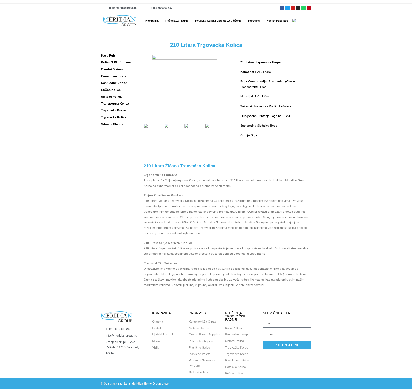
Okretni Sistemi (112, 69)
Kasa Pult (108, 55)
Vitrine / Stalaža (112, 124)
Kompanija (152, 20)
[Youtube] (293, 8)
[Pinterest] (309, 8)
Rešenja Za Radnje (176, 20)
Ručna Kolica (111, 89)
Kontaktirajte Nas (277, 20)
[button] (309, 20)
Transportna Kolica (115, 103)
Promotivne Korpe (114, 76)
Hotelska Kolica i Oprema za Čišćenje (218, 20)
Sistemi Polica (111, 96)
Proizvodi (254, 20)
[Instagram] (298, 8)
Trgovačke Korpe (113, 110)
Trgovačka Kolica (113, 117)
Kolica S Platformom (116, 62)
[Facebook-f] (282, 8)
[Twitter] (287, 8)
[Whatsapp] (303, 8)
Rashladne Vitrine (114, 83)
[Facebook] (267, 383)
